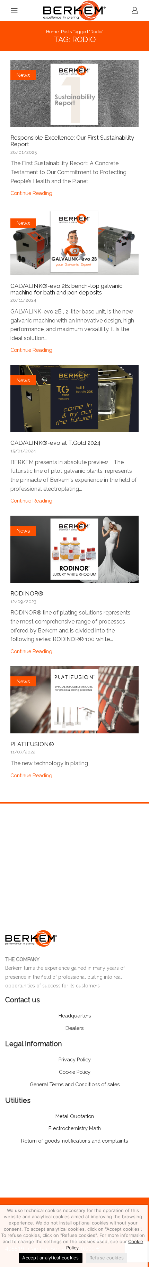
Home (52, 31)
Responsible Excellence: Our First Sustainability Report (72, 141)
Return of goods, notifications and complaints (74, 1141)
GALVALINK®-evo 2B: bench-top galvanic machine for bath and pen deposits (66, 289)
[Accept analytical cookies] (138, 1235)
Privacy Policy (75, 1059)
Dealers (74, 1028)
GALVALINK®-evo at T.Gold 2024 (55, 442)
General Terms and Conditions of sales (75, 1084)
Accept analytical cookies (50, 1257)
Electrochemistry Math (75, 1128)
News (23, 75)
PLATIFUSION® (32, 744)
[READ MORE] (74, 92)
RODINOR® (26, 593)
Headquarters (75, 1016)
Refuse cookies (106, 1257)
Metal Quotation (74, 1116)
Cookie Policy (74, 1072)
